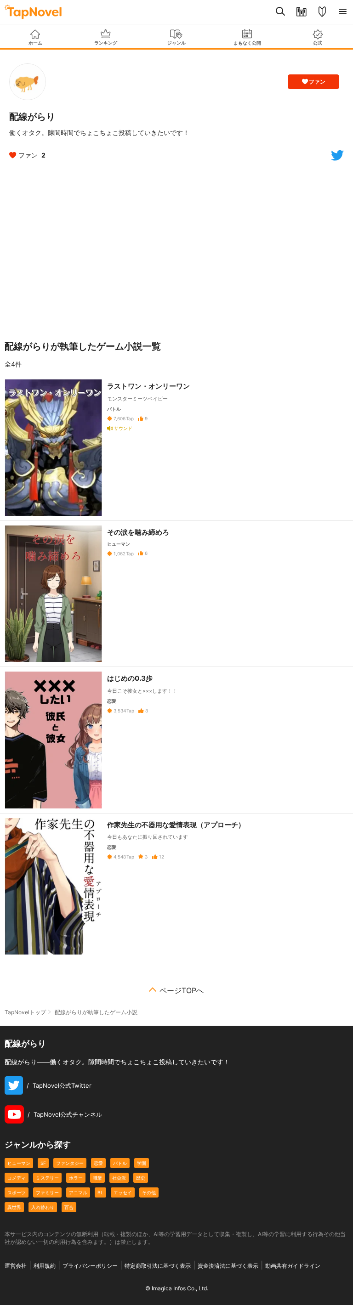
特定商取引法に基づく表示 (158, 1265)
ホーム (35, 42)
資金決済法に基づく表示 (228, 1265)
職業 (97, 1178)
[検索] (280, 12)
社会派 (119, 1178)
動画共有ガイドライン (292, 1265)
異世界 (14, 1207)
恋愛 (98, 1163)
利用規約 (45, 1265)
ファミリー (47, 1192)
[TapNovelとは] (322, 12)
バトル (120, 1163)
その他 (149, 1192)
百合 (69, 1207)
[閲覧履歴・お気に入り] (301, 12)
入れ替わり (42, 1207)
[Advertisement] (176, 249)
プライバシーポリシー (90, 1265)
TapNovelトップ (25, 1012)
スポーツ (16, 1192)
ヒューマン (18, 1163)
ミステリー (47, 1178)
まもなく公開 (247, 42)
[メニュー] (342, 12)
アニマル (78, 1192)
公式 (317, 42)
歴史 (140, 1178)
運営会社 (16, 1265)
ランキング (105, 42)
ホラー (76, 1178)
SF (43, 1163)
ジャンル (176, 42)
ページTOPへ (181, 990)
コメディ (16, 1178)
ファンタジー (70, 1163)
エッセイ (123, 1192)
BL (100, 1192)
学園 (141, 1163)
